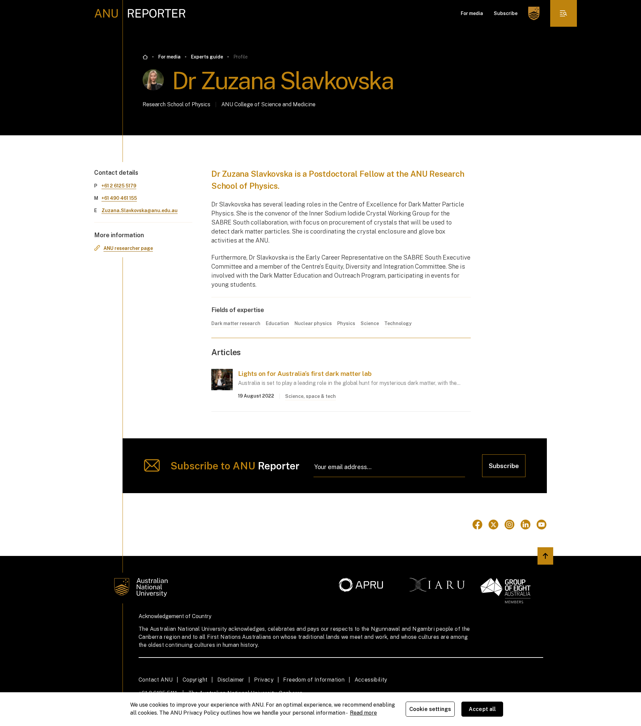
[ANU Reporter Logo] (140, 13)
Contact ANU (156, 680)
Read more (363, 713)
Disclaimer (230, 680)
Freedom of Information (314, 680)
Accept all (482, 709)
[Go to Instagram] (509, 524)
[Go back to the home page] (145, 57)
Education (277, 323)
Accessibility (371, 680)
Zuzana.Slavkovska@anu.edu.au (139, 210)
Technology (398, 323)
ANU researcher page (128, 248)
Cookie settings (430, 709)
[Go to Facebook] (477, 524)
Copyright (195, 680)
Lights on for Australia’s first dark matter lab (305, 373)
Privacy (263, 680)
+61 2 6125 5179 (118, 185)
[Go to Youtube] (541, 524)
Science (370, 323)
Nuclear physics (313, 323)
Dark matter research (235, 323)
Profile (240, 56)
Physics (346, 323)
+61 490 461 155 (119, 198)
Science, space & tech (310, 396)
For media (472, 13)
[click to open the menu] (563, 13)
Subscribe (505, 13)
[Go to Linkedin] (525, 524)
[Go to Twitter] (493, 524)
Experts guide (207, 56)
